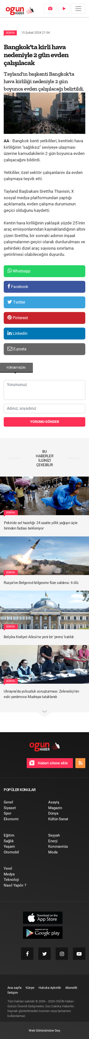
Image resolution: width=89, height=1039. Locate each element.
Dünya (10, 32)
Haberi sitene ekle (52, 763)
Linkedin (19, 333)
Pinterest (20, 317)
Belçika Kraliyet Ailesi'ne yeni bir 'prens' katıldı (39, 637)
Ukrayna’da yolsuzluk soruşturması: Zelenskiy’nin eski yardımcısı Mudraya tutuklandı (41, 694)
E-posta (19, 349)
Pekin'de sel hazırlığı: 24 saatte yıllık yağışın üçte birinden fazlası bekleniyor (41, 526)
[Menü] (78, 9)
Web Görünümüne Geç (44, 1030)
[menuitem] (50, 9)
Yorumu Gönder (44, 422)
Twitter (18, 302)
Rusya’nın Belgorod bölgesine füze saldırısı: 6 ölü (41, 582)
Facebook (19, 286)
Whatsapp (21, 271)
